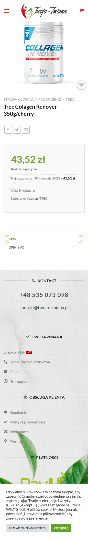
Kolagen (32, 198)
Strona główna (19, 99)
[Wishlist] (81, 85)
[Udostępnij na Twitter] (17, 130)
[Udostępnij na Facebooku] (8, 130)
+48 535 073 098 (44, 294)
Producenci (49, 99)
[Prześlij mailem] (26, 130)
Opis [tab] (12, 239)
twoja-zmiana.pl (44, 11)
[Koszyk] (81, 11)
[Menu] (7, 11)
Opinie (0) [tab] (16, 247)
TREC (70, 99)
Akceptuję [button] (61, 528)
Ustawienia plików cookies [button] (27, 528)
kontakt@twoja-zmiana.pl (44, 307)
